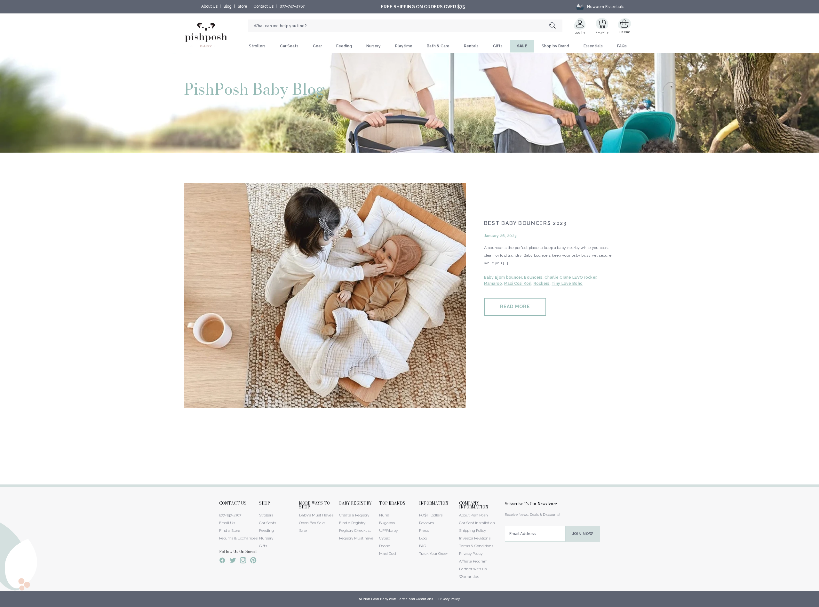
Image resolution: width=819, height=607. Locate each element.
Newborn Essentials (605, 6)
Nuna (384, 515)
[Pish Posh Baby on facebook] (222, 561)
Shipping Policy (472, 530)
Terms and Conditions (415, 599)
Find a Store (229, 530)
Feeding (344, 46)
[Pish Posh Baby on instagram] (243, 561)
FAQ (422, 546)
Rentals (471, 46)
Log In (580, 32)
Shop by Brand (555, 46)
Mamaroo (493, 283)
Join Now (582, 533)
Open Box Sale (312, 523)
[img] (325, 295)
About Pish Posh (473, 515)
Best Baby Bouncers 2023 (525, 223)
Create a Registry (354, 515)
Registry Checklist (355, 530)
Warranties (469, 576)
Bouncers (533, 277)
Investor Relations (474, 538)
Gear (317, 46)
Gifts (498, 46)
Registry (601, 32)
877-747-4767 (292, 6)
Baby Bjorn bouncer (503, 277)
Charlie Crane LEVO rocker (570, 277)
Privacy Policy (470, 553)
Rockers (542, 283)
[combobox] (405, 26)
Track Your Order (433, 553)
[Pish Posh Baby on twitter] (233, 561)
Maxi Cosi (387, 553)
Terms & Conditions (476, 546)
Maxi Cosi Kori (517, 283)
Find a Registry (352, 523)
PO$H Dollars (430, 515)
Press (424, 530)
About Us (209, 6)
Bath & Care (438, 46)
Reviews (426, 523)
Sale (303, 530)
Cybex (384, 538)
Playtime (403, 46)
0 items (625, 32)
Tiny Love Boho (567, 283)
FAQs (622, 46)
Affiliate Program (473, 561)
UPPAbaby (388, 530)
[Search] (555, 26)
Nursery (373, 46)
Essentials (593, 46)
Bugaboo (387, 523)
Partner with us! (473, 569)
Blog (228, 6)
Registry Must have (356, 538)
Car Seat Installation (477, 523)
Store (242, 6)
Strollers (257, 46)
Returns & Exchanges (238, 538)
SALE (522, 46)
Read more (515, 306)
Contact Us (263, 6)
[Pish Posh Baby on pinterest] (253, 561)
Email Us (227, 523)
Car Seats (289, 46)
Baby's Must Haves (316, 515)
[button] (818, 603)
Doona (384, 546)
